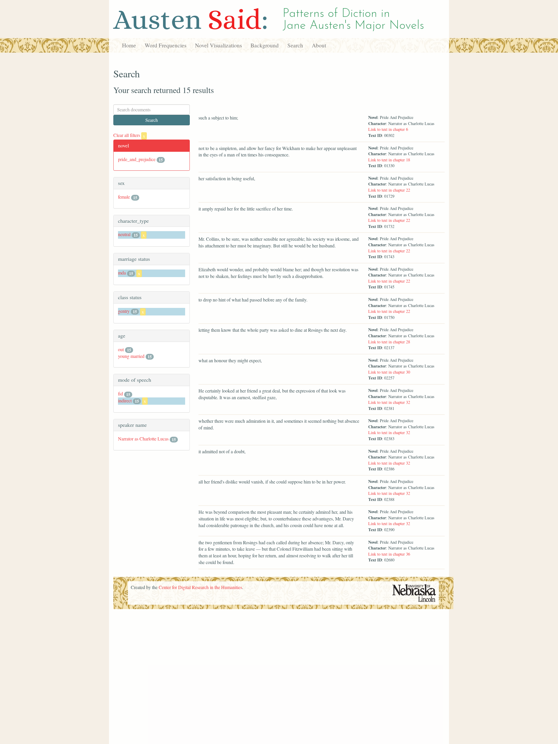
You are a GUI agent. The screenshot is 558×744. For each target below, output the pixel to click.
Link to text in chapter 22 (389, 190)
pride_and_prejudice (136, 159)
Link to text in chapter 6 (388, 129)
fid (120, 393)
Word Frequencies (165, 45)
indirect (125, 400)
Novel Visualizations (218, 45)
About (319, 45)
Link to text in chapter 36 (389, 554)
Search (295, 45)
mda (122, 273)
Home (129, 45)
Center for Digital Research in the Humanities (200, 587)
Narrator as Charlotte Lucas (143, 439)
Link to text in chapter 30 (389, 372)
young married (131, 356)
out (121, 349)
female (124, 197)
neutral (124, 234)
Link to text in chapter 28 (389, 342)
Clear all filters (129, 135)
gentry (124, 311)
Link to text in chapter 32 (389, 402)
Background (265, 45)
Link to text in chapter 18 (389, 160)
